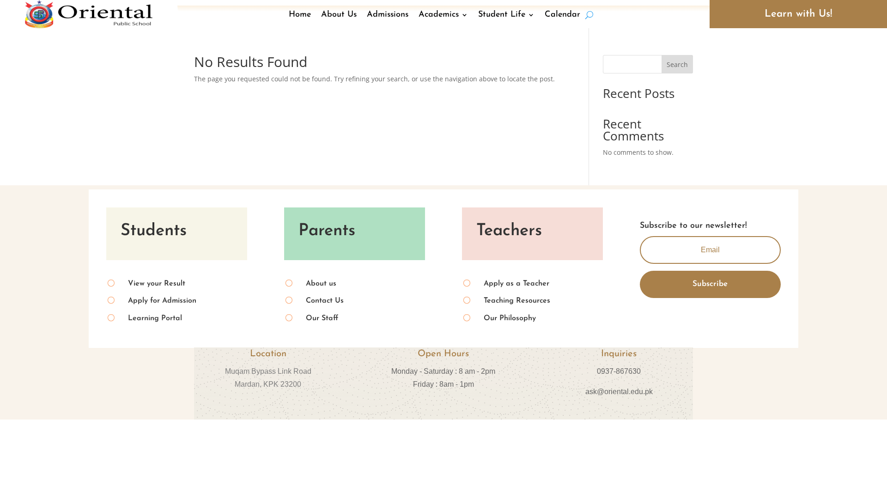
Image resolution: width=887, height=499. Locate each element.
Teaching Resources (517, 300)
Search (677, 64)
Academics (439, 15)
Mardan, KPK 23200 (268, 384)
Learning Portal (155, 318)
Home (300, 15)
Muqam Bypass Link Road (268, 371)
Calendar (562, 15)
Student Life (501, 15)
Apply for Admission (162, 300)
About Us (339, 15)
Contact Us (325, 300)
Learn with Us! (798, 14)
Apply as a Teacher (516, 283)
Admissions (387, 15)
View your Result (156, 283)
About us (321, 283)
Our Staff (322, 318)
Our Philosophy (510, 318)
